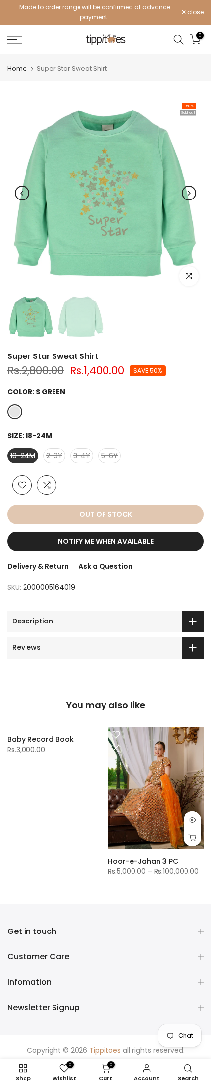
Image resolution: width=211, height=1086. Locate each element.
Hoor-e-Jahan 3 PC (143, 861)
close (195, 12)
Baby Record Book (40, 739)
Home (17, 69)
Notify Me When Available (106, 541)
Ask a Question (105, 566)
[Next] (189, 193)
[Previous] (22, 193)
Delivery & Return (38, 566)
